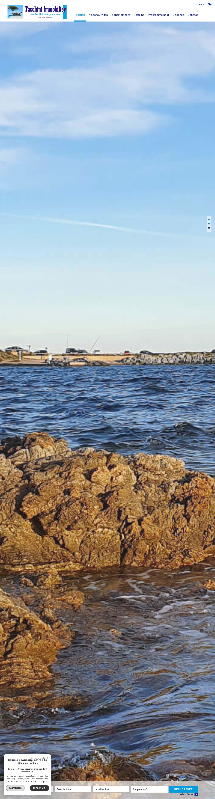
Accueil (80, 14)
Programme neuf (158, 14)
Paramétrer (15, 788)
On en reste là (38, 758)
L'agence (178, 14)
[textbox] (73, 789)
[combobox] (73, 789)
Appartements (120, 14)
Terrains (139, 14)
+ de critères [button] (188, 794)
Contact (193, 14)
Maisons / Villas (98, 14)
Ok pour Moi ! (39, 788)
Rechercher (183, 789)
